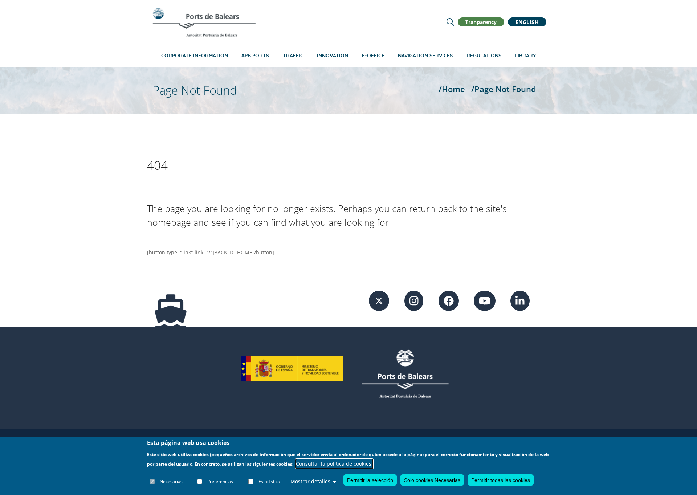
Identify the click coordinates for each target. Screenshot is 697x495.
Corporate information (194, 55)
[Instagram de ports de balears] (414, 300)
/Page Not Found (503, 89)
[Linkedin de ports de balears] (520, 300)
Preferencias (220, 481)
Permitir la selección (370, 480)
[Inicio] (204, 22)
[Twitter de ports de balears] (379, 300)
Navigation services (425, 55)
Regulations (483, 55)
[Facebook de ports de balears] (449, 300)
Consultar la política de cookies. (334, 463)
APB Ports (255, 55)
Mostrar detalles (310, 481)
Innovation (332, 55)
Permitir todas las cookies (500, 480)
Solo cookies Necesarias (432, 480)
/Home (452, 89)
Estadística (269, 481)
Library (525, 55)
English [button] (527, 22)
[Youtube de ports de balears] (485, 300)
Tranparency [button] (481, 22)
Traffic (293, 55)
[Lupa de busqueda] (450, 22)
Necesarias (171, 481)
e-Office (373, 55)
